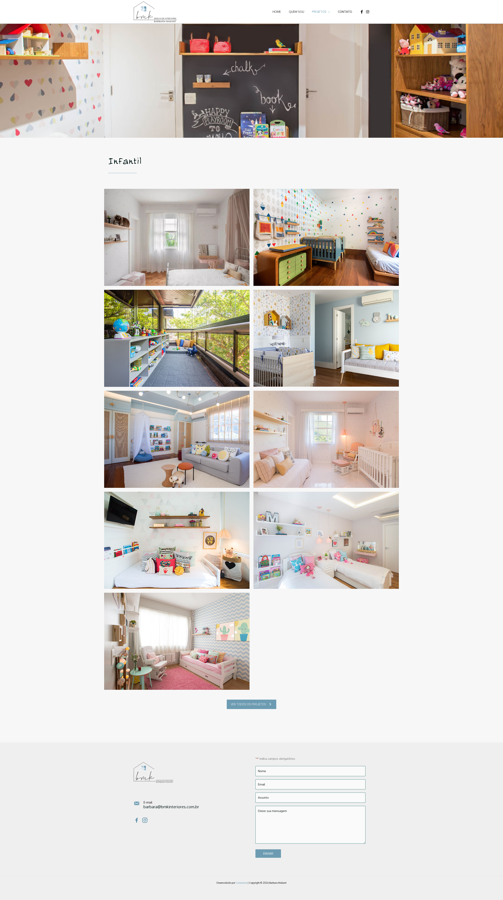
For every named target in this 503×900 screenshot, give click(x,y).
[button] (328, 12)
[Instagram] (367, 12)
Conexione (241, 882)
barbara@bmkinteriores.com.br (171, 806)
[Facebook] (361, 12)
